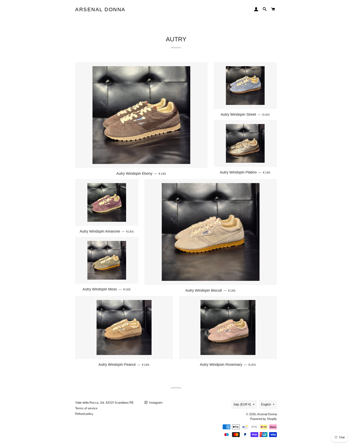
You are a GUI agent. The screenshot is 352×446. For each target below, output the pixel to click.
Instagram (155, 402)
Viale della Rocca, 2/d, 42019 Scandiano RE (104, 402)
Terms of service (86, 408)
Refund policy (84, 413)
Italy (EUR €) (242, 404)
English (266, 404)
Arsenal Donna (100, 9)
